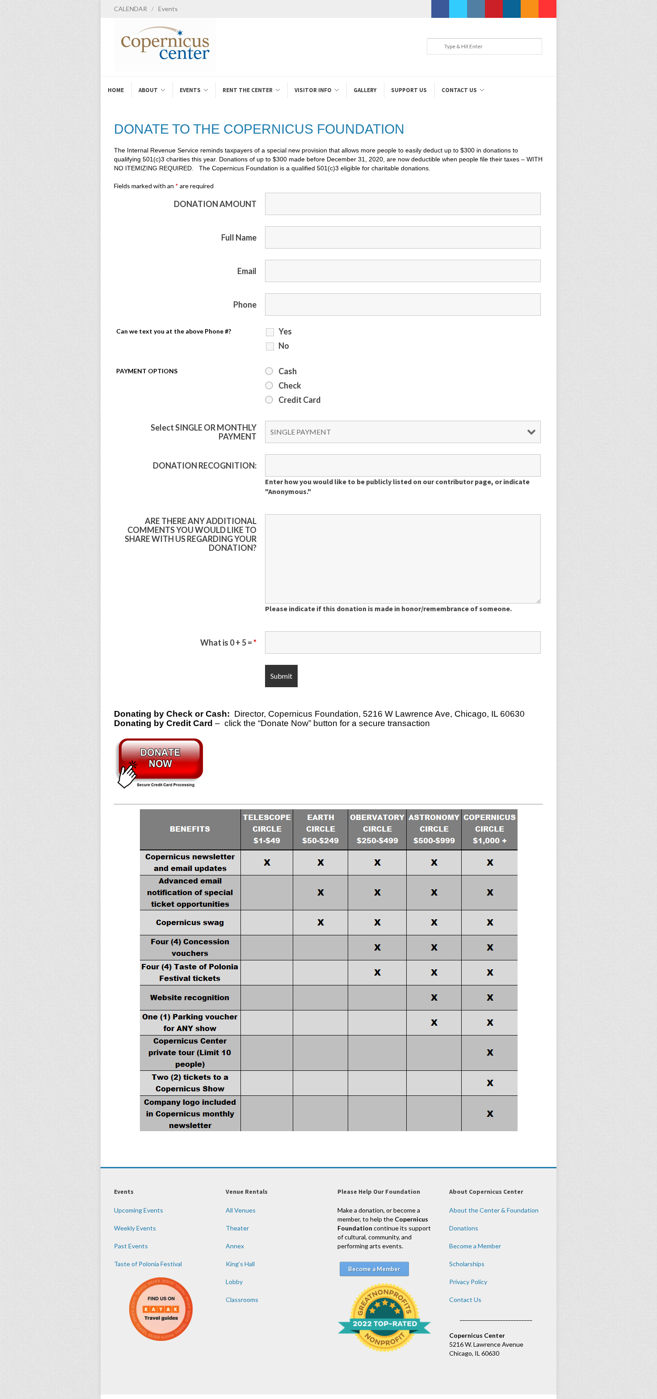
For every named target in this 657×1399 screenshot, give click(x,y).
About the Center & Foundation (494, 1210)
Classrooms (242, 1299)
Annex (235, 1246)
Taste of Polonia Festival (148, 1264)
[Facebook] (440, 9)
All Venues (241, 1210)
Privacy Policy (468, 1281)
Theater (237, 1228)
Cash (287, 371)
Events (168, 9)
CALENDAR (130, 9)
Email (247, 270)
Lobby (234, 1281)
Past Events (131, 1246)
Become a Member (475, 1246)
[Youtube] (547, 9)
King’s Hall (240, 1264)
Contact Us (465, 1299)
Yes (285, 331)
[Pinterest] (494, 9)
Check (289, 385)
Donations (463, 1228)
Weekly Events (135, 1228)
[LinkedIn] (512, 9)
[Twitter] (458, 9)
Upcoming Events (138, 1210)
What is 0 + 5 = (228, 642)
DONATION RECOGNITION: (205, 465)
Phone (245, 304)
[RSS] (530, 9)
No (283, 345)
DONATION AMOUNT (215, 203)
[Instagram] (476, 9)
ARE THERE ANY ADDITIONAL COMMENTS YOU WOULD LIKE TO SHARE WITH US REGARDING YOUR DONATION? (191, 534)
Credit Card (299, 399)
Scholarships (466, 1264)
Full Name (239, 237)
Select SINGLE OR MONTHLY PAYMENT (204, 432)
